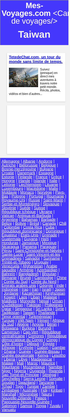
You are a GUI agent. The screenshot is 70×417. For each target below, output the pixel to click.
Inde (60, 285)
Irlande (24, 181)
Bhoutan (49, 274)
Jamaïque (30, 243)
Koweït (10, 297)
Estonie (8, 177)
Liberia (9, 359)
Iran (35, 289)
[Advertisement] (36, 129)
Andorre (45, 161)
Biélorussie (28, 165)
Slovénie (9, 208)
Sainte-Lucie (12, 254)
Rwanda (56, 371)
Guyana (31, 239)
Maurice (48, 363)
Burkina (28, 328)
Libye (23, 359)
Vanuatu (9, 409)
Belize (7, 223)
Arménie (26, 270)
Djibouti (33, 344)
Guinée (25, 351)
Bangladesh (28, 274)
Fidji (44, 390)
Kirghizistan (55, 293)
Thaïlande (46, 312)
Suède (25, 208)
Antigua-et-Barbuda (34, 215)
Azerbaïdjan (47, 270)
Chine (61, 278)
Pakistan (33, 305)
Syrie (59, 309)
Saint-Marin (53, 200)
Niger (6, 371)
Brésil (34, 223)
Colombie (12, 227)
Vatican (8, 215)
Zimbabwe (10, 390)
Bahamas (29, 219)
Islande (39, 181)
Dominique (55, 231)
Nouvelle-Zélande (17, 398)
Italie (53, 181)
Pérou (7, 250)
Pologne (18, 196)
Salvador (32, 258)
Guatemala (11, 239)
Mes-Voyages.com (26, 9)
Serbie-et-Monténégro (20, 204)
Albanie (29, 161)
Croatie (8, 173)
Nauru (46, 394)
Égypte (49, 344)
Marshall (9, 394)
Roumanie (55, 196)
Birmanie (9, 278)
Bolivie (20, 223)
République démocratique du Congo (34, 338)
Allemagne (11, 161)
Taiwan (29, 312)
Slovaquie (51, 204)
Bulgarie (46, 169)
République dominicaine (22, 231)
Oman (57, 301)
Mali (20, 363)
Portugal (36, 196)
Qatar (6, 309)
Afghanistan (33, 266)
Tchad (7, 386)
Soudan (8, 382)
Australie (29, 390)
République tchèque (19, 212)
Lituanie (51, 184)
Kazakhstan (32, 293)
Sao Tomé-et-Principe (20, 375)
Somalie (56, 378)
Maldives (9, 301)
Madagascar (41, 359)
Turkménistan (40, 316)
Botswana (10, 328)
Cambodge (43, 278)
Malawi (7, 363)
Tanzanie (46, 382)
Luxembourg (12, 188)
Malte (53, 188)
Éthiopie (8, 347)
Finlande (25, 177)
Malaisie (50, 297)
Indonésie (10, 289)
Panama (29, 246)
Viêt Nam (26, 320)
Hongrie (8, 181)
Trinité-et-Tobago (16, 262)
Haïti (45, 239)
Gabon (42, 347)
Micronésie (28, 394)
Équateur (9, 235)
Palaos (40, 398)
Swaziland (26, 382)
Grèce (56, 177)
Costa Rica (32, 227)
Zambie (48, 386)
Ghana (9, 351)
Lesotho (59, 355)
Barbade (48, 219)
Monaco (27, 192)
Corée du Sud (16, 281)
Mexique (49, 243)
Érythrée (26, 347)
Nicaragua (10, 246)
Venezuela (10, 266)
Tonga (41, 406)
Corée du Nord (43, 281)
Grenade (49, 235)
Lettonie (8, 184)
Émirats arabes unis (19, 285)
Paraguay (48, 246)
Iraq (25, 289)
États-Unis (29, 235)
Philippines (54, 305)
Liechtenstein (30, 184)
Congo (52, 340)
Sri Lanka (44, 309)
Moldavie (9, 192)
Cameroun (11, 332)
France (42, 177)
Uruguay (41, 262)
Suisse (39, 208)
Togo (19, 386)
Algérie (23, 324)
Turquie (8, 320)
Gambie (58, 347)
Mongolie (28, 301)
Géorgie (46, 285)
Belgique (48, 165)
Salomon (9, 406)
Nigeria (20, 371)
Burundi (44, 328)
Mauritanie (11, 367)
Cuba (49, 227)
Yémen (43, 320)
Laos (23, 297)
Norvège (44, 192)
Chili (62, 223)
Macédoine (35, 188)
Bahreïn (8, 274)
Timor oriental (13, 316)
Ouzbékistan (12, 305)
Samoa (26, 406)
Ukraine (45, 212)
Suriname (51, 258)
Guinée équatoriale (18, 355)
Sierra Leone (34, 378)
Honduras (10, 243)
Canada (49, 223)
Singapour (23, 309)
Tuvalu (55, 406)
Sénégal (49, 375)
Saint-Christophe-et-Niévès (38, 250)
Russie (34, 200)
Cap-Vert (30, 332)
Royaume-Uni (13, 200)
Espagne (46, 173)
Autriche (9, 165)
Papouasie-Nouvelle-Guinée (26, 402)
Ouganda (37, 371)
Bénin (52, 324)
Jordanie (11, 293)
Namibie (55, 367)
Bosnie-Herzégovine (19, 169)
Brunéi (25, 278)
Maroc (32, 363)
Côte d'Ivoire (12, 344)
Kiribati (56, 390)
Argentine (10, 219)
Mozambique (34, 367)
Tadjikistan (10, 312)
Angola (38, 324)
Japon (60, 289)
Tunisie (33, 386)
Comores (36, 336)
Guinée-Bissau (47, 351)
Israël (46, 289)
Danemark (26, 173)
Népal (44, 301)
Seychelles (11, 378)
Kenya (43, 355)
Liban (35, 297)
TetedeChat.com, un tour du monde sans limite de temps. (36, 59)
